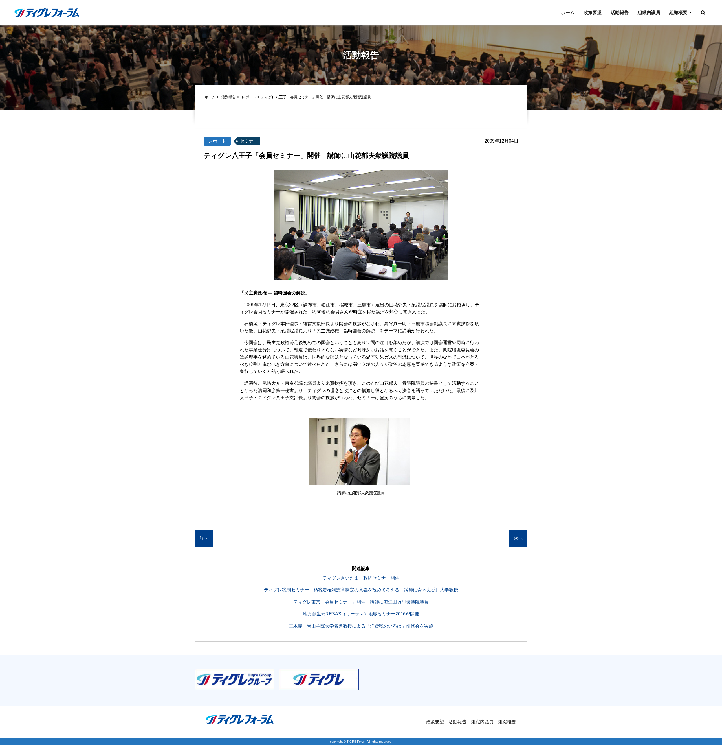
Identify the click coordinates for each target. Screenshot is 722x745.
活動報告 (620, 12)
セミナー (249, 141)
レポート (249, 97)
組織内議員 (649, 12)
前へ (203, 538)
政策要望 (593, 12)
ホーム (567, 12)
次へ (518, 538)
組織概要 (678, 12)
